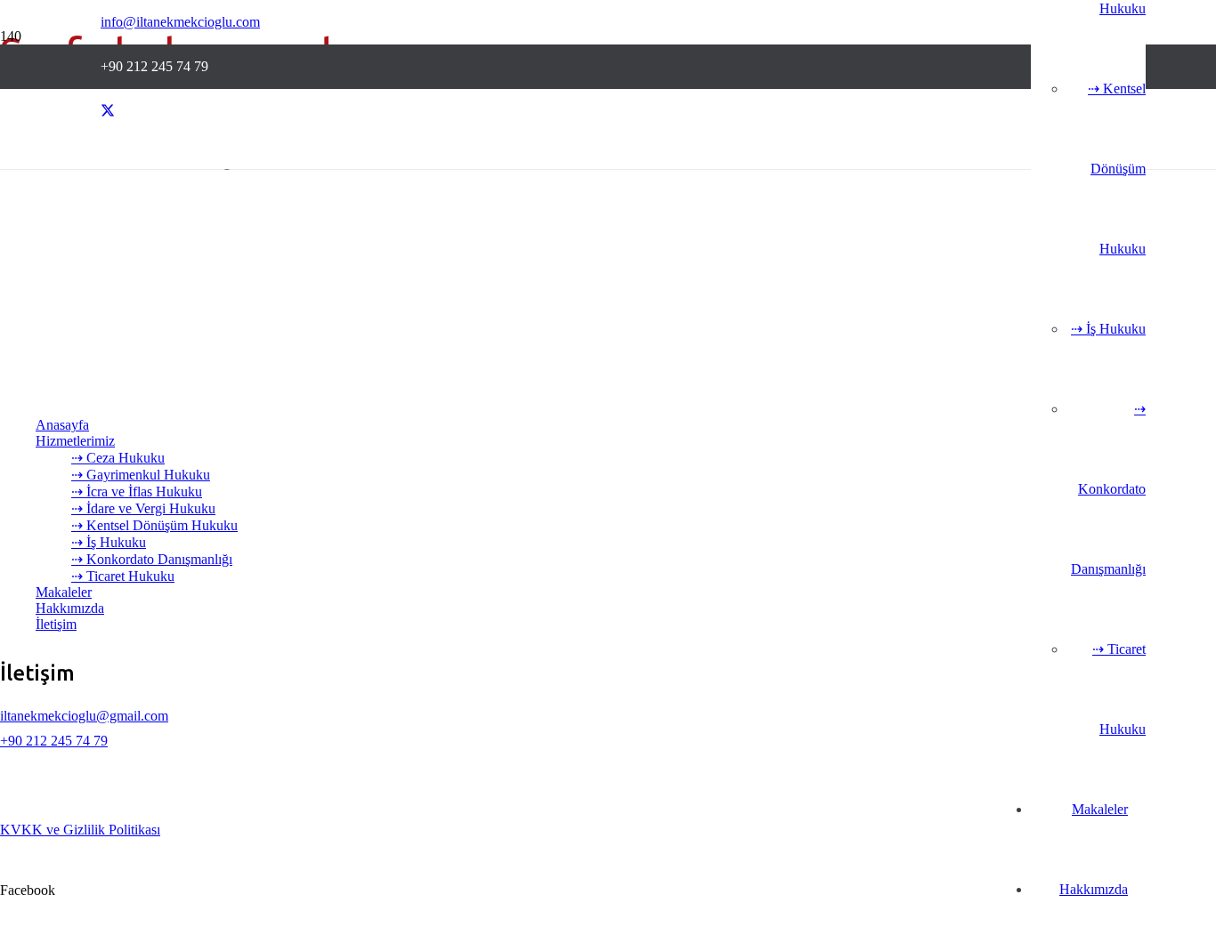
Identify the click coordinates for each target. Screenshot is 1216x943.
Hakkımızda (70, 608)
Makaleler (64, 592)
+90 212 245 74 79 (54, 740)
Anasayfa (62, 424)
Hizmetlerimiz (75, 440)
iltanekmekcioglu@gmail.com (84, 715)
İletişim (56, 624)
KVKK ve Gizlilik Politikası (80, 829)
